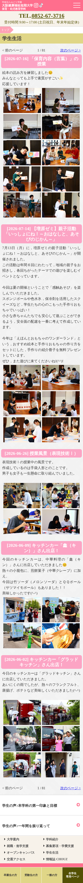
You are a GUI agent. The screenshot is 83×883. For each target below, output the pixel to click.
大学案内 (13, 839)
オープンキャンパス (21, 852)
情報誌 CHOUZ (57, 859)
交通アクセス (16, 859)
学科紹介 (52, 839)
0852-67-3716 (48, 16)
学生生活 (52, 852)
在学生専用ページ (72, 875)
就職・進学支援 (18, 846)
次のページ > (70, 50)
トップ (5, 29)
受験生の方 (31, 875)
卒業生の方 (10, 875)
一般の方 (52, 875)
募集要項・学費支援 (60, 846)
